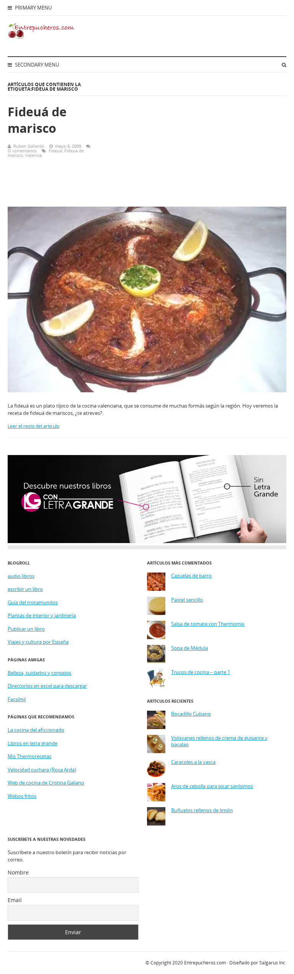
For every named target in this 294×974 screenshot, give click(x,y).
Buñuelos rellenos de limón (202, 810)
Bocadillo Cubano (191, 714)
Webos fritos (22, 796)
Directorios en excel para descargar (47, 685)
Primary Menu (33, 7)
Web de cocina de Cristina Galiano (46, 782)
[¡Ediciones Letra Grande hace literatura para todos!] (147, 541)
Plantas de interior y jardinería (42, 615)
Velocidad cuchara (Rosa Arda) (42, 769)
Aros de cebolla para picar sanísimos (212, 786)
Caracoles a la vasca (193, 762)
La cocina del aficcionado (36, 729)
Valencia (33, 155)
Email (15, 900)
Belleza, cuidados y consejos (39, 672)
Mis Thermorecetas (29, 756)
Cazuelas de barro (191, 576)
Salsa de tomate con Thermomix (208, 624)
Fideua (55, 150)
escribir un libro (25, 589)
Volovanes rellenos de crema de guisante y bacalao (219, 741)
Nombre (18, 872)
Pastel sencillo (187, 600)
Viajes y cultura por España (38, 641)
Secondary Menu (36, 64)
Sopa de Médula (189, 648)
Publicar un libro (26, 628)
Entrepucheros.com (205, 962)
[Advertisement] (194, 143)
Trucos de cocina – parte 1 (200, 672)
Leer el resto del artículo (33, 426)
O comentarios (22, 150)
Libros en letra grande (32, 743)
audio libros (21, 576)
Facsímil (17, 699)
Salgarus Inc (272, 962)
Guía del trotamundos (33, 602)
